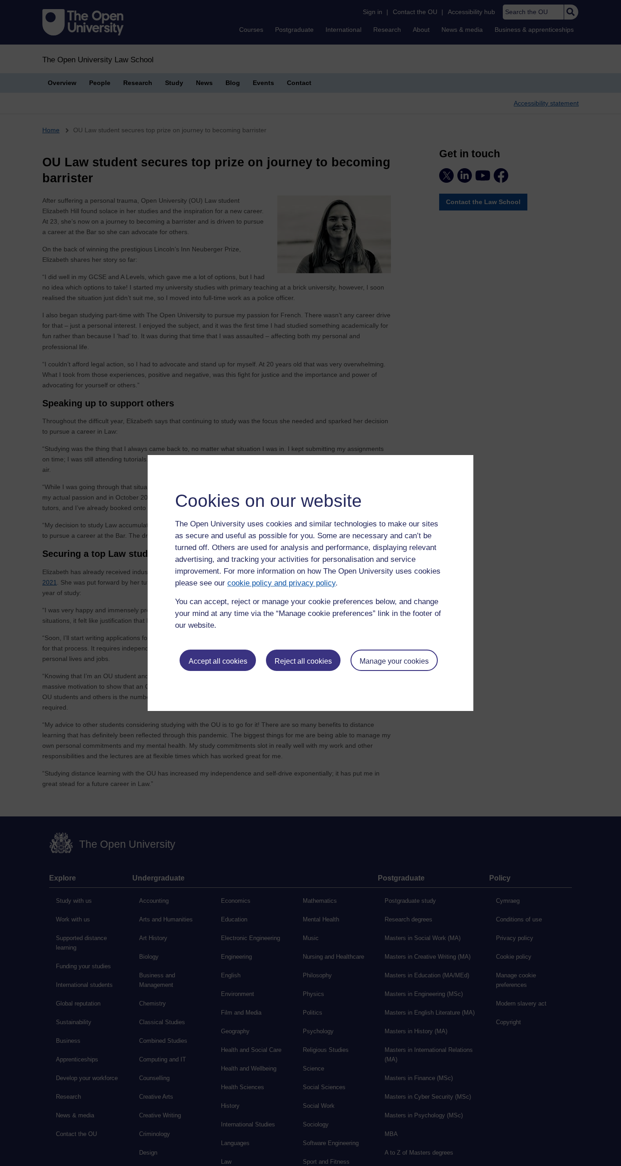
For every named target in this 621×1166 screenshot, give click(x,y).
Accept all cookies (218, 661)
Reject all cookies (303, 661)
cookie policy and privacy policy (281, 583)
